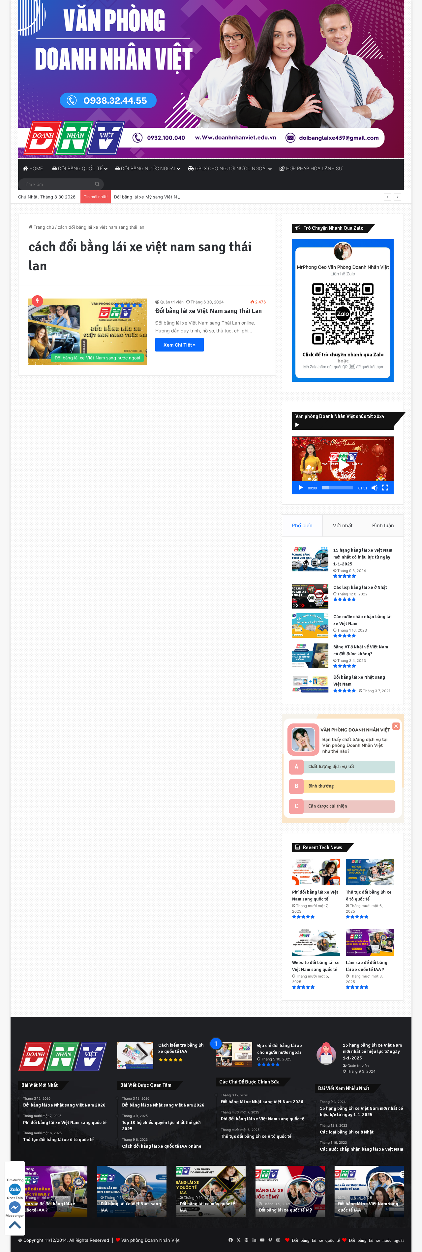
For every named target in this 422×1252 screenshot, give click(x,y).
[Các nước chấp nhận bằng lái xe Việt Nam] (310, 625)
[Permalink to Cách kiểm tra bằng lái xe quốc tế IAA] (135, 1067)
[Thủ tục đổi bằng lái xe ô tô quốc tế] (370, 872)
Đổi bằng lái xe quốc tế (316, 1240)
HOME (35, 168)
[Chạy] (300, 487)
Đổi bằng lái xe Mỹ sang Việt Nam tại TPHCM (160, 196)
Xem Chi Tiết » (180, 345)
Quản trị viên (172, 302)
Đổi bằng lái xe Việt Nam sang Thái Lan (208, 311)
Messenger (15, 1215)
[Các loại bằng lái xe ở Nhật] (310, 596)
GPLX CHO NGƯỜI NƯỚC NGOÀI (230, 168)
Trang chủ (43, 227)
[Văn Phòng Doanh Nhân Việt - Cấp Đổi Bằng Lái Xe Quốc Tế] (211, 79)
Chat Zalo (15, 1198)
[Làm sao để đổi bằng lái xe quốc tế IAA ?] (370, 942)
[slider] (337, 487)
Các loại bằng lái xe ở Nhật (360, 587)
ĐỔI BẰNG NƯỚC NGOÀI (147, 168)
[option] (52, 1191)
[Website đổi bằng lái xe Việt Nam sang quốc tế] (316, 942)
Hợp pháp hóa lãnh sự (314, 168)
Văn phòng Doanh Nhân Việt (150, 1240)
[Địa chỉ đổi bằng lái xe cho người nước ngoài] (234, 1054)
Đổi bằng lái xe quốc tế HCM (366, 1210)
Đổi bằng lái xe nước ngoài (376, 1240)
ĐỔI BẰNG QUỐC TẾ (80, 168)
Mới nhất (342, 525)
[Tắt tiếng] (374, 487)
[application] (343, 465)
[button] (343, 465)
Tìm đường (14, 1180)
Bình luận (383, 525)
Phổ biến (302, 525)
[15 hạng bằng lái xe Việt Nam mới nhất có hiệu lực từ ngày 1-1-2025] (310, 559)
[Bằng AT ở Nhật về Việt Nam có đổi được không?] (310, 655)
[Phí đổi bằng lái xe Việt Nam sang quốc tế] (316, 872)
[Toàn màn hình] (385, 487)
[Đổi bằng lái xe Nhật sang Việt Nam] (310, 683)
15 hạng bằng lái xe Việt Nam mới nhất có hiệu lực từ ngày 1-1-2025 (362, 557)
